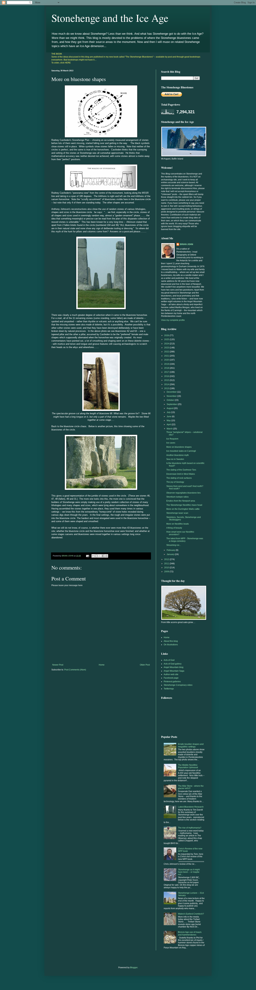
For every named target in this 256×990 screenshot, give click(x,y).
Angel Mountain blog (173, 667)
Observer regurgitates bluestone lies (183, 493)
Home (101, 665)
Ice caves (170, 443)
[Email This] (93, 556)
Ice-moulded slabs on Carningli (181, 451)
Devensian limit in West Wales (180, 474)
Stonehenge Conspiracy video (178, 685)
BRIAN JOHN (186, 244)
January (171, 554)
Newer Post (57, 665)
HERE (68, 63)
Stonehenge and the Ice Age (109, 18)
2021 (167, 356)
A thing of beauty (174, 528)
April (169, 424)
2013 (167, 388)
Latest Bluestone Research (191, 807)
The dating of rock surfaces (179, 478)
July (169, 412)
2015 (167, 380)
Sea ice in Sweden (175, 459)
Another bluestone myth (177, 455)
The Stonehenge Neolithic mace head (184, 505)
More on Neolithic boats (177, 524)
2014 (167, 384)
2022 (167, 351)
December (172, 392)
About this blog (171, 641)
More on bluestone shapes (179, 447)
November (172, 396)
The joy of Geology (175, 482)
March (170, 428)
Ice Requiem (172, 439)
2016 (167, 376)
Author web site (171, 674)
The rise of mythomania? (189, 828)
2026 (167, 335)
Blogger (133, 967)
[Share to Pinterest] (106, 556)
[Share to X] (100, 556)
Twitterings (169, 688)
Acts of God (169, 660)
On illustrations (171, 644)
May (169, 420)
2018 (167, 368)
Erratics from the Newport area (180, 501)
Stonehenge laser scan (177, 513)
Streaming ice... (173, 545)
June (169, 416)
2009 (167, 571)
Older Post (145, 665)
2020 (167, 360)
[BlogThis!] (96, 556)
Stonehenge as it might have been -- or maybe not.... (189, 872)
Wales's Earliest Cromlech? (191, 914)
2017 (167, 372)
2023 (167, 347)
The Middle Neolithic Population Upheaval (188, 766)
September (172, 404)
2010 (167, 567)
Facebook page (171, 678)
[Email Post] (87, 556)
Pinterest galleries (172, 681)
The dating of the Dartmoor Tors (181, 470)
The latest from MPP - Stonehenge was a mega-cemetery (184, 539)
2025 (167, 339)
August (170, 408)
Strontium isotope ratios (177, 497)
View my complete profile (173, 320)
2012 (167, 559)
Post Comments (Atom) (75, 669)
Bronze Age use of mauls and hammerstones (189, 933)
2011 (167, 563)
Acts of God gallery (172, 664)
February (171, 550)
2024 (167, 343)
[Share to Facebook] (103, 556)
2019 (167, 364)
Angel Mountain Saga (174, 671)
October (171, 400)
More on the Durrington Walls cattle (183, 509)
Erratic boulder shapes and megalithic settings (191, 745)
